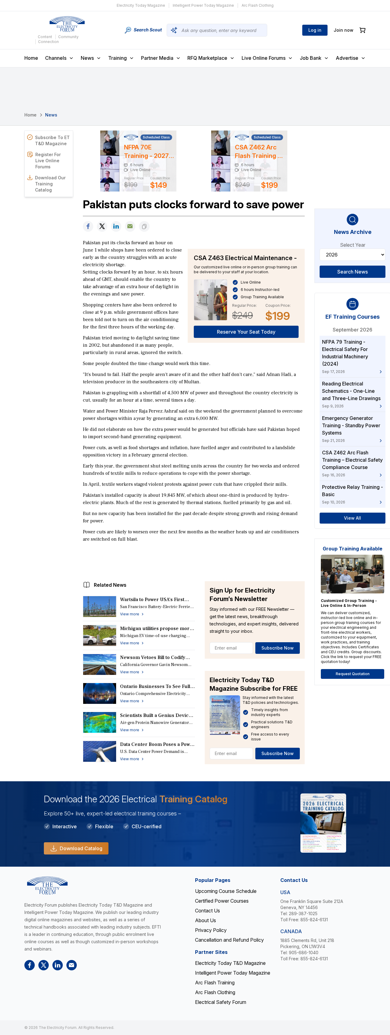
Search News (352, 272)
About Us (205, 920)
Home (31, 58)
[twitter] (102, 226)
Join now (343, 30)
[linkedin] (116, 226)
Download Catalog (81, 848)
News (87, 58)
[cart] (363, 30)
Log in (314, 30)
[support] (130, 226)
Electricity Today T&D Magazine (230, 963)
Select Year (352, 245)
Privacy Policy (211, 930)
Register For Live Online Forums (48, 160)
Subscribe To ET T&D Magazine (52, 140)
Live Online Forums (263, 58)
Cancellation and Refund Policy (229, 940)
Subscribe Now (277, 647)
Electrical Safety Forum (220, 1002)
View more (129, 614)
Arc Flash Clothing (258, 5)
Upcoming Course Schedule (226, 891)
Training (117, 58)
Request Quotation (353, 673)
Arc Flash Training (215, 982)
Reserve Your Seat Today (246, 332)
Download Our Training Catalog (50, 183)
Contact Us (207, 911)
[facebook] (88, 226)
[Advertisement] (194, 560)
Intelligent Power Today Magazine (203, 5)
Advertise (347, 58)
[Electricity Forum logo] (67, 24)
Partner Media (157, 58)
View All (352, 518)
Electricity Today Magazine (141, 5)
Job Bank (310, 58)
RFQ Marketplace (207, 58)
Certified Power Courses (222, 901)
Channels (55, 58)
